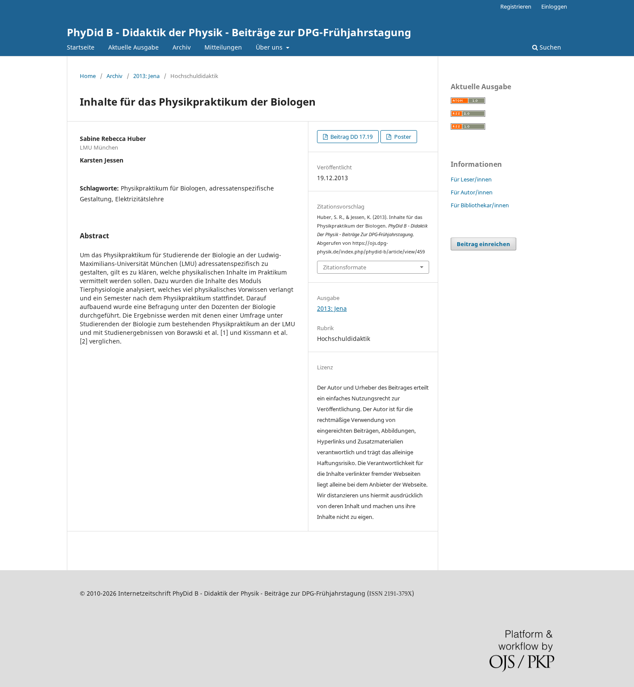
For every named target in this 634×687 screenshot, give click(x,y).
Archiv (182, 47)
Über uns (270, 47)
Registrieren (515, 6)
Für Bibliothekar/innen (480, 205)
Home (88, 76)
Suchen (549, 47)
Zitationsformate (344, 267)
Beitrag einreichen (483, 244)
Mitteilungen (223, 47)
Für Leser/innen (471, 179)
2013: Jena (146, 76)
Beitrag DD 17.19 (351, 137)
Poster (402, 137)
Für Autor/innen (472, 192)
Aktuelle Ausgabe (133, 47)
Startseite (80, 47)
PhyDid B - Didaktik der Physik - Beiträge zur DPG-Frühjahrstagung (239, 32)
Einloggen (554, 6)
